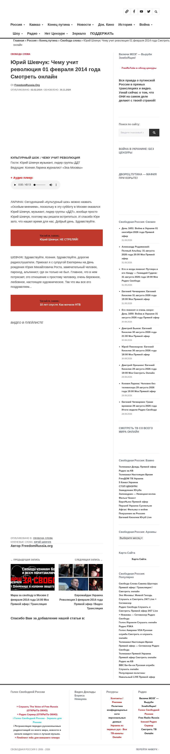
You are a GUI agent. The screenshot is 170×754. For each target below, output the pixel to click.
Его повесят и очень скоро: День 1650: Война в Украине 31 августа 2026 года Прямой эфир (140, 314)
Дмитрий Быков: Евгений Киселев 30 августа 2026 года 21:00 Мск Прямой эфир (139, 332)
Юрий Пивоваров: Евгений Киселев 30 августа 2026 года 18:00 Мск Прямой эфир (139, 350)
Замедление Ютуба (130, 490)
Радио (32, 33)
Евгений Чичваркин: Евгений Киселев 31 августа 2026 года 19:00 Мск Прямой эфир (139, 295)
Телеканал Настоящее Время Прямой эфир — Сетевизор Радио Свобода (139, 646)
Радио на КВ (126, 470)
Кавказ (34, 24)
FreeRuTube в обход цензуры (139, 68)
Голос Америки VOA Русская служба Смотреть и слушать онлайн (136, 634)
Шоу (16, 33)
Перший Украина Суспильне (135, 505)
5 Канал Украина (128, 482)
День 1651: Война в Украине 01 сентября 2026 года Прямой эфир (140, 232)
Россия (16, 24)
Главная (18, 40)
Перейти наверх (147, 749)
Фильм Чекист (127, 498)
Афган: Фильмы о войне (133, 509)
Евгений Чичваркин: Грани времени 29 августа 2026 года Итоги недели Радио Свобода (139, 406)
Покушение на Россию (132, 513)
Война (144, 24)
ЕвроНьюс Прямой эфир (133, 501)
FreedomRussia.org (27, 85)
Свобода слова (70, 40)
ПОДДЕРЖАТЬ (102, 33)
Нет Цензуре (55, 33)
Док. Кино (106, 24)
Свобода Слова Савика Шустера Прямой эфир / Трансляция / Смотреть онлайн (138, 587)
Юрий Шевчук (42, 542)
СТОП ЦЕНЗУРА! (128, 486)
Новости (84, 24)
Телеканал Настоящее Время (136, 474)
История (125, 24)
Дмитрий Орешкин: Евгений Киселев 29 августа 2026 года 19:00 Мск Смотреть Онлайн (139, 369)
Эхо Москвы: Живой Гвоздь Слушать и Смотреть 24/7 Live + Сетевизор (137, 599)
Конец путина (59, 24)
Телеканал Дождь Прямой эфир (137, 466)
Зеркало (79, 33)
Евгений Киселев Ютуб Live (135, 517)
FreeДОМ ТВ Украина (131, 478)
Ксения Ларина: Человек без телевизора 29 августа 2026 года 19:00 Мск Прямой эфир (139, 387)
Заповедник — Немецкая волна (137, 494)
